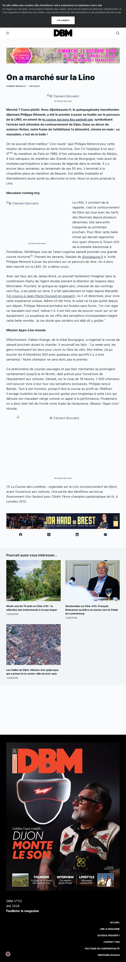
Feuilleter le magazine (22, 911)
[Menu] (7, 33)
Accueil (115, 922)
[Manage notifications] (8, 954)
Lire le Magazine (110, 929)
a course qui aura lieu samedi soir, (68, 119)
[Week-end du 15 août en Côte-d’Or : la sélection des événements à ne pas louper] (33, 580)
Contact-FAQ (112, 942)
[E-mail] (105, 535)
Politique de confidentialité (102, 948)
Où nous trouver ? (108, 935)
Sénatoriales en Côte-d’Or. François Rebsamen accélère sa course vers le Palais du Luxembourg (91, 610)
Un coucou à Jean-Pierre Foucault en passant (40, 296)
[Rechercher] (117, 33)
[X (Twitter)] (49, 535)
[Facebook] (20, 535)
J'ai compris (63, 20)
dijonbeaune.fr (92, 257)
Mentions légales (109, 955)
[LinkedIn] (77, 535)
